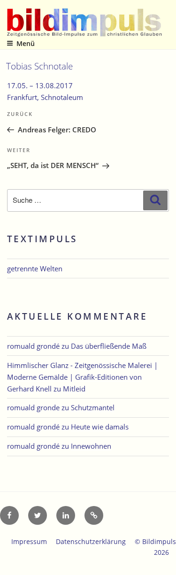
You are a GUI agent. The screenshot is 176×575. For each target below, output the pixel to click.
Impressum (29, 541)
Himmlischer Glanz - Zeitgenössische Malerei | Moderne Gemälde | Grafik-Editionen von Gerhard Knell (82, 376)
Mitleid (74, 388)
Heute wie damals (100, 426)
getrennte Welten (34, 268)
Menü (25, 43)
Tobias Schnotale (39, 66)
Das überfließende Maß (108, 346)
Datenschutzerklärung (91, 541)
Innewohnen (91, 446)
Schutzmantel (93, 407)
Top (165, 562)
